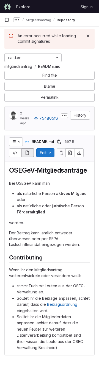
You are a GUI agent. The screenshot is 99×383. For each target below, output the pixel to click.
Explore (23, 6)
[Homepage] (7, 6)
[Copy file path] (59, 141)
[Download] (79, 152)
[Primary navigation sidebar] (6, 19)
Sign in (87, 6)
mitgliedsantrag (18, 66)
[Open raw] (70, 152)
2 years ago (24, 118)
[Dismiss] (88, 36)
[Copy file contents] (61, 152)
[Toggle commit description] (64, 115)
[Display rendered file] (28, 152)
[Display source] (15, 152)
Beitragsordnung (62, 304)
